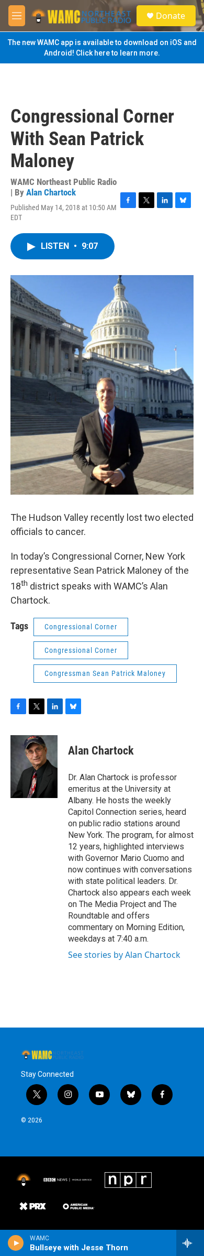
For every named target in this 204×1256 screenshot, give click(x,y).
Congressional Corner (80, 626)
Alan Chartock (51, 192)
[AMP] (78, 1206)
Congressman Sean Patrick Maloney (105, 673)
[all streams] (190, 1243)
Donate (170, 15)
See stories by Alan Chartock (124, 954)
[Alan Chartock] (34, 766)
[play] (15, 1243)
